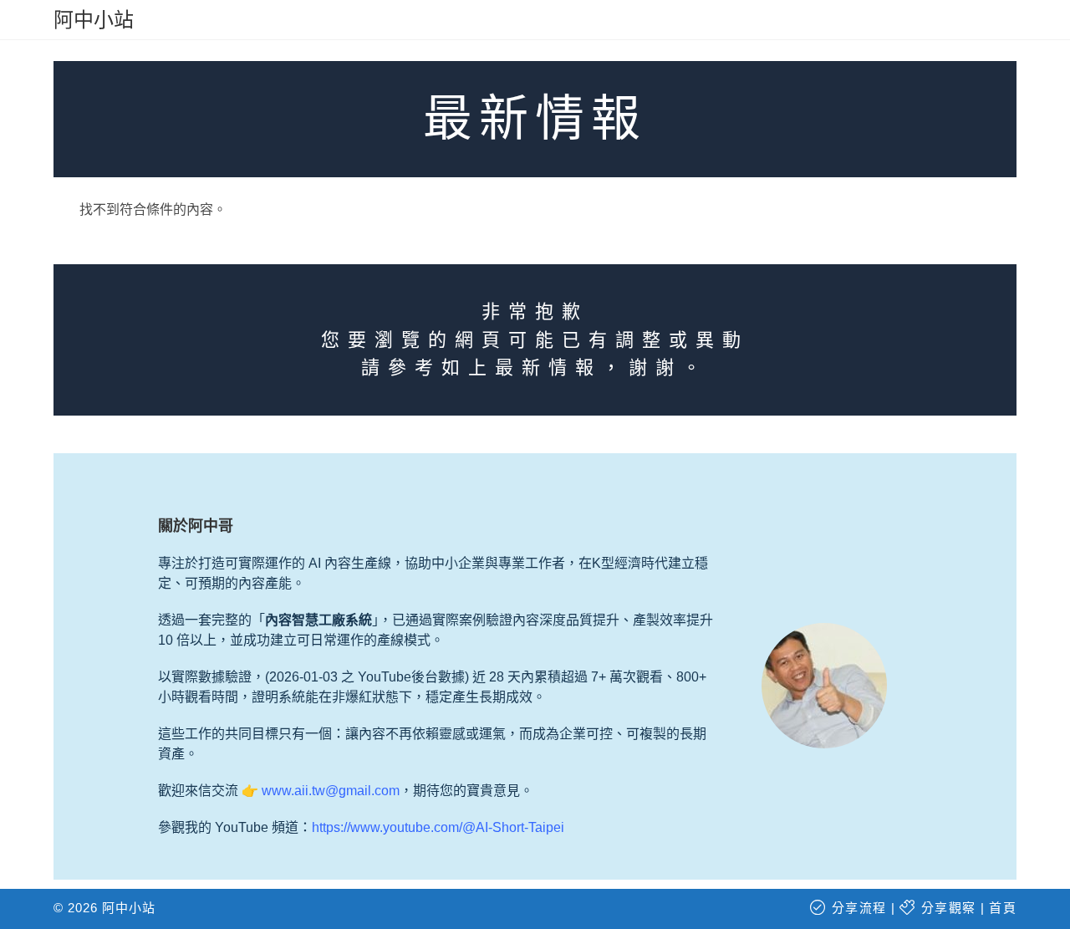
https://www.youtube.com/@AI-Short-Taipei (438, 827)
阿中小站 (94, 19)
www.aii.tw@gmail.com (331, 791)
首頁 (1002, 908)
